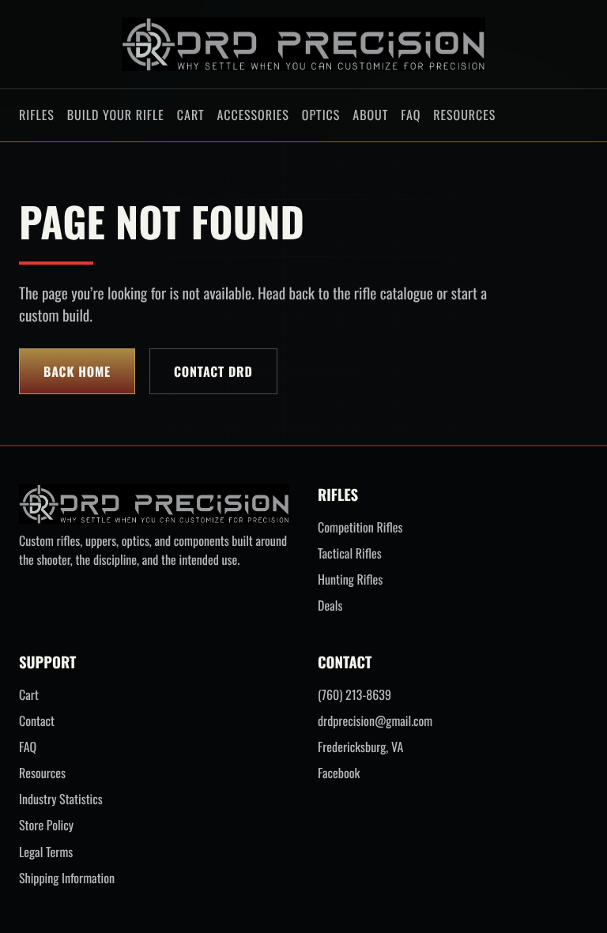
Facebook (339, 773)
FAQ (410, 114)
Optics (321, 114)
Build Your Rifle (115, 114)
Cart (191, 114)
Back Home (77, 371)
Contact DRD (213, 371)
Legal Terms (46, 852)
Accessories (252, 114)
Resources (464, 114)
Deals (330, 605)
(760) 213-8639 (354, 695)
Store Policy (46, 825)
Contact (37, 721)
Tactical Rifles (350, 553)
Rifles (37, 114)
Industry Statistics (61, 799)
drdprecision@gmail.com (375, 721)
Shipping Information (67, 878)
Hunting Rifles (350, 579)
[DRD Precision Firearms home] (303, 44)
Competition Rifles (360, 527)
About (370, 114)
